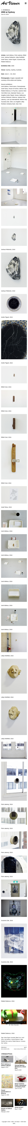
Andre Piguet (7, 1037)
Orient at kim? (19, 1107)
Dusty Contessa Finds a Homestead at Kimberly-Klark (20, 1085)
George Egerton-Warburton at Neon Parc (20, 1067)
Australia (13, 1037)
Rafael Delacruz (16, 1041)
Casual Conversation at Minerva (6, 1091)
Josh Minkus (7, 1039)
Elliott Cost (18, 1037)
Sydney (5, 1043)
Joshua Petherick (15, 1039)
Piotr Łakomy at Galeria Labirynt (6, 1064)
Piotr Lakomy (8, 1041)
